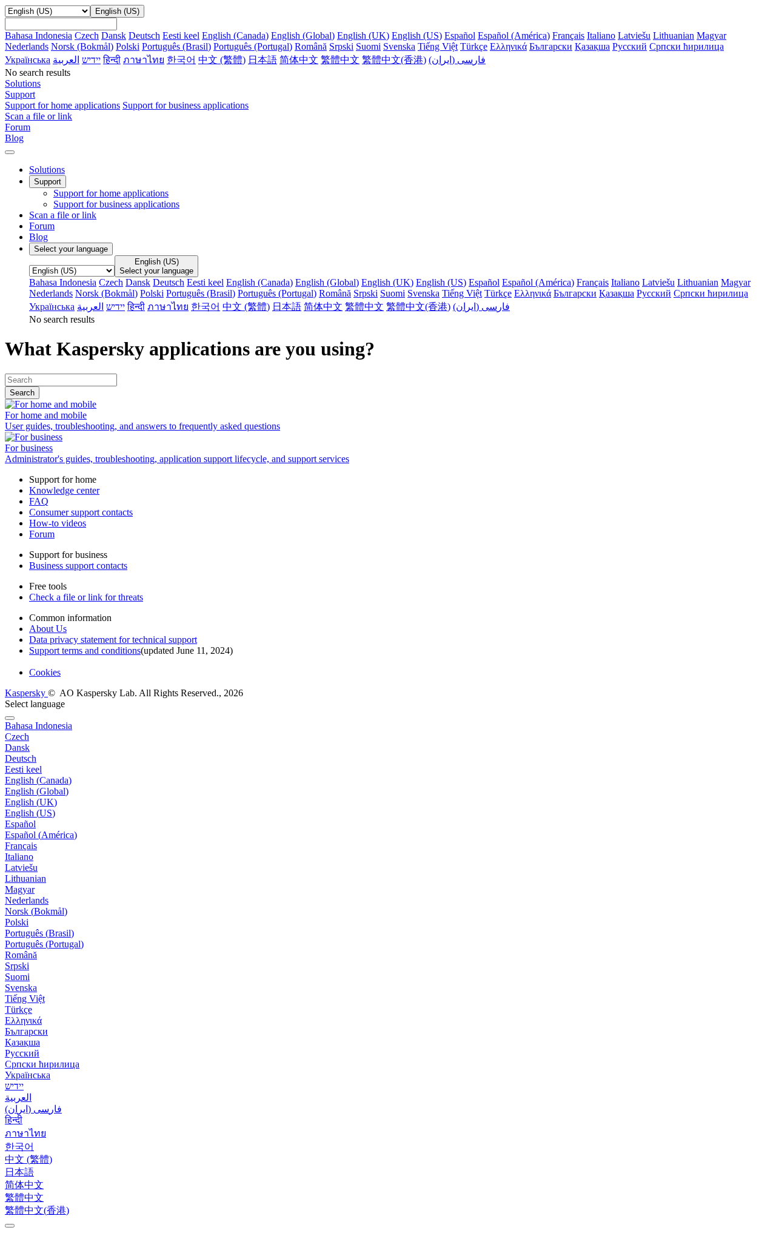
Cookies (45, 672)
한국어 (181, 60)
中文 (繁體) (222, 60)
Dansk (113, 35)
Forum (42, 226)
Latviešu (634, 35)
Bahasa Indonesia (38, 35)
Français (568, 35)
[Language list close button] (10, 718)
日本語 (262, 60)
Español (459, 35)
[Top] (10, 1226)
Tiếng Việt (438, 46)
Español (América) (514, 35)
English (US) (417, 35)
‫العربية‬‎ (66, 60)
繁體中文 (340, 60)
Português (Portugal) (252, 46)
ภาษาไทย (143, 60)
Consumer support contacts (81, 512)
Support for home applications (62, 105)
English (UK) (363, 35)
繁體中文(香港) (394, 60)
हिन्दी (112, 60)
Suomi (368, 46)
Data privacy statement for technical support (113, 639)
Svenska (399, 46)
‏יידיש (91, 60)
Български (550, 46)
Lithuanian (673, 35)
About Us (48, 628)
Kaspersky (26, 693)
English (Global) (303, 35)
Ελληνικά (508, 46)
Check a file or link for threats (86, 597)
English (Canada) (235, 35)
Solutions (47, 169)
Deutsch (144, 35)
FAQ (38, 501)
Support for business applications (185, 105)
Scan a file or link (62, 215)
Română (311, 46)
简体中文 (298, 60)
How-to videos (57, 523)
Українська (27, 60)
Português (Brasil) (176, 46)
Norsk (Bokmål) (82, 46)
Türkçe (473, 46)
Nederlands (26, 46)
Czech (87, 35)
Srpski (341, 46)
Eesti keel (180, 35)
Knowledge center (64, 490)
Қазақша (592, 46)
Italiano (601, 35)
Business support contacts (78, 565)
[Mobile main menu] (10, 152)
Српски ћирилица (686, 46)
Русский (629, 46)
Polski (127, 46)
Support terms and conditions (85, 650)
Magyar (711, 35)
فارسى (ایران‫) (457, 60)
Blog (38, 237)
